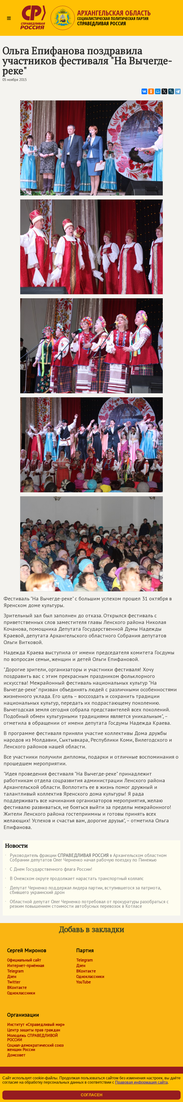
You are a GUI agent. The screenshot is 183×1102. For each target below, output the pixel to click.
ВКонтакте (17, 987)
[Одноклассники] (151, 91)
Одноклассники (21, 993)
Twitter (13, 982)
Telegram (15, 971)
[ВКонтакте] (144, 91)
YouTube (83, 982)
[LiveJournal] (171, 91)
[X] (164, 91)
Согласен (91, 1095)
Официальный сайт (24, 960)
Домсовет (16, 1055)
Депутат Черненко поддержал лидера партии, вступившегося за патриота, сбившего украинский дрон (83, 890)
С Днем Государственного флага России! (48, 870)
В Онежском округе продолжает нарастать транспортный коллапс (74, 879)
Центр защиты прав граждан (33, 1030)
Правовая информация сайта (141, 1082)
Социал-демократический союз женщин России (35, 1047)
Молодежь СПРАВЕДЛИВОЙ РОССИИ (32, 1037)
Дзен (11, 976)
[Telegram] (178, 91)
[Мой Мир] (158, 91)
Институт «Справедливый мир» (36, 1024)
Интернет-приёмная (25, 965)
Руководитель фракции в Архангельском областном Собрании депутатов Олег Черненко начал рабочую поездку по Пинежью (86, 858)
